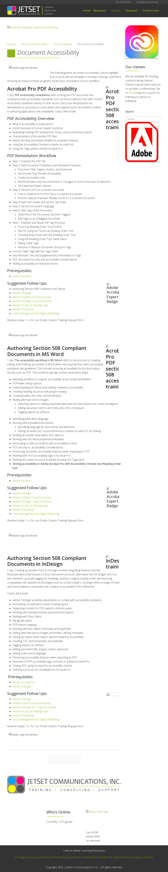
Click (27, 320)
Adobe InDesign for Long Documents (34, 707)
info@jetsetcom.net (147, 2)
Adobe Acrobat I (22, 276)
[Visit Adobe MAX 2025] (123, 819)
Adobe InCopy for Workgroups (30, 305)
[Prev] (56, 759)
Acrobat (73, 857)
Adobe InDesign (21, 293)
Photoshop (59, 857)
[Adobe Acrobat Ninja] (64, 33)
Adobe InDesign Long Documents (32, 301)
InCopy (32, 857)
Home (87, 10)
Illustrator (44, 857)
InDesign (20, 857)
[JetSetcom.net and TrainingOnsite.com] (64, 784)
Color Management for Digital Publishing (35, 313)
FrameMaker (88, 857)
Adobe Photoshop (23, 309)
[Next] (72, 759)
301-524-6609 (123, 2)
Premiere (104, 857)
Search (129, 111)
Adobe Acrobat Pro (23, 682)
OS (128, 857)
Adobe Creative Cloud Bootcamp (31, 297)
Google (136, 857)
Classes (115, 10)
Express (148, 857)
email (132, 93)
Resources (99, 10)
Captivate (118, 857)
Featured (131, 10)
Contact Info (151, 10)
